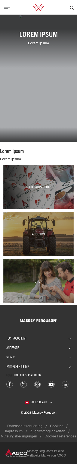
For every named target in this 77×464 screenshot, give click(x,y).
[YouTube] (51, 384)
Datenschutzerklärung (25, 426)
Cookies (56, 426)
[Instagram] (37, 384)
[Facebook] (9, 384)
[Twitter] (23, 384)
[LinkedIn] (65, 384)
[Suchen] (72, 7)
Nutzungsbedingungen (19, 436)
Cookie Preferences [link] (60, 436)
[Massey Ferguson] (38, 7)
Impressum (14, 431)
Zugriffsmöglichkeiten (47, 431)
